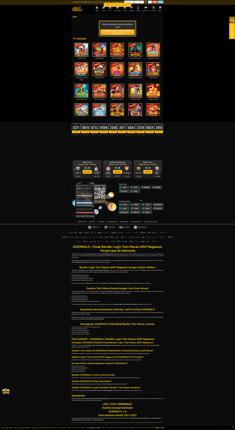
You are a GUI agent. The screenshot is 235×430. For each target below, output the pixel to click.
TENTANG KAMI (82, 221)
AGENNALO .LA (117, 411)
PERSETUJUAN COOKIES (150, 221)
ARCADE (138, 10)
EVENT (160, 10)
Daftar (161, 2)
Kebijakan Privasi (159, 427)
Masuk (155, 2)
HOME (97, 10)
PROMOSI (153, 10)
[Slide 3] (118, 176)
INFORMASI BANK (112, 221)
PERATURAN (101, 221)
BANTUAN (92, 221)
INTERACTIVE (145, 10)
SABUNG (131, 10)
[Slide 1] (115, 176)
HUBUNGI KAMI (124, 221)
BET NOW (87, 172)
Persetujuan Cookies (94, 427)
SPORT (125, 10)
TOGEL (103, 10)
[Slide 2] (116, 176)
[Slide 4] (119, 176)
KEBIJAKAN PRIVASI (136, 221)
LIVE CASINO (117, 10)
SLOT (110, 10)
